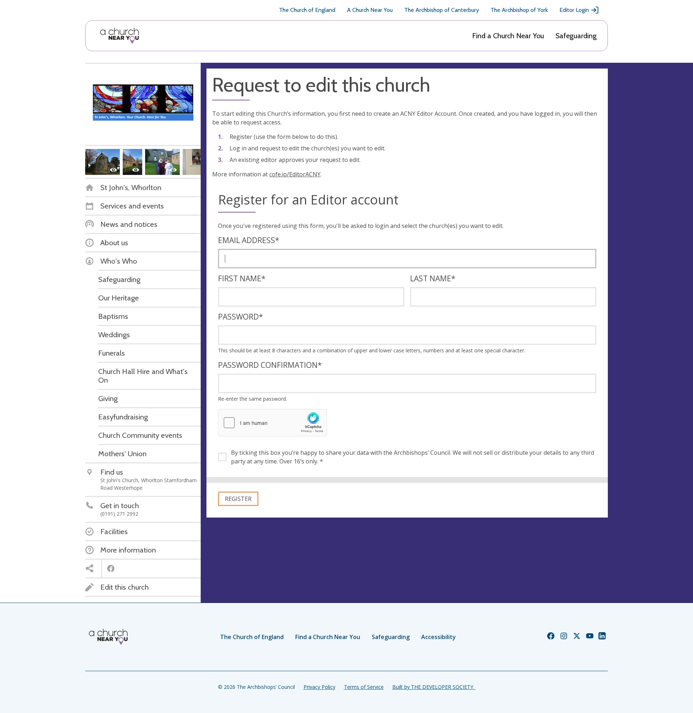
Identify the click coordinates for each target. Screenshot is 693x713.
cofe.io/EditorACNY (295, 174)
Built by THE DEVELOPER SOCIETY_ (433, 686)
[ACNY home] (119, 36)
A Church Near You (370, 9)
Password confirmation (270, 365)
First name (242, 278)
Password (240, 316)
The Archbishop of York (519, 9)
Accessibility (438, 637)
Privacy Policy (319, 686)
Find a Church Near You (508, 35)
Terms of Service (364, 686)
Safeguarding (576, 35)
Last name (433, 278)
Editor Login (574, 9)
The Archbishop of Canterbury (441, 9)
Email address (248, 240)
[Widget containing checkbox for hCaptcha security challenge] (272, 422)
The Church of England (307, 9)
